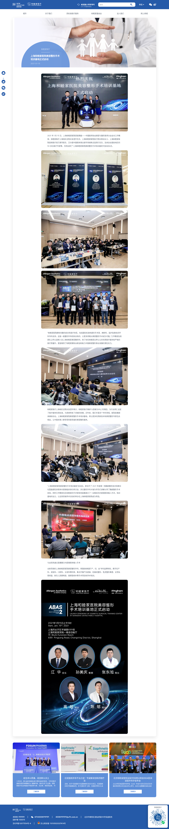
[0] (3, 81)
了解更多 (36, 791)
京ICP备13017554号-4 (22, 823)
